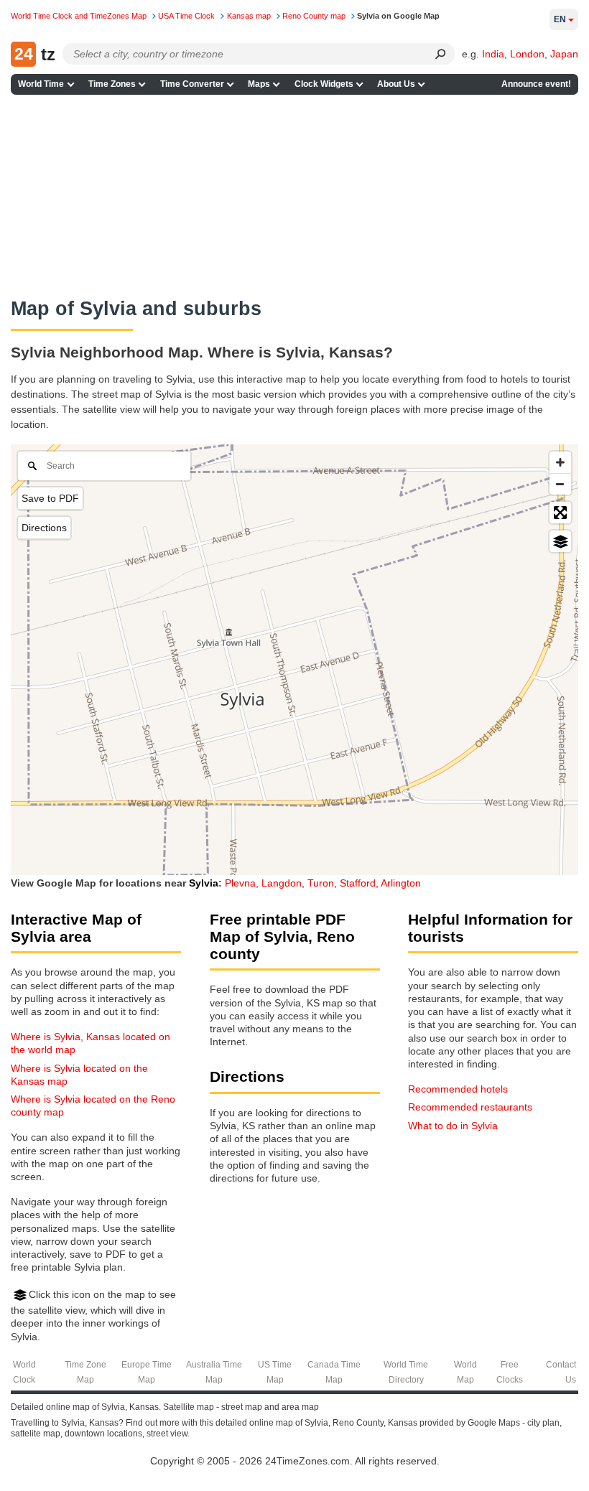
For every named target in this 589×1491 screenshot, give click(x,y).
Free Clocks (509, 1372)
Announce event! (536, 84)
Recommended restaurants (470, 1107)
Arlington (401, 883)
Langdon (281, 883)
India (493, 54)
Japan (564, 54)
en (560, 19)
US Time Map (275, 1372)
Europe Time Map (146, 1372)
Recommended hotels (458, 1089)
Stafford (358, 883)
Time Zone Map (85, 1372)
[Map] (294, 659)
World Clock (24, 1372)
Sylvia (203, 883)
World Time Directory (406, 1372)
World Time (41, 84)
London (527, 54)
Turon (320, 883)
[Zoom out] (560, 484)
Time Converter (192, 84)
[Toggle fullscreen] (560, 512)
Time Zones (112, 84)
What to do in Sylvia (453, 1125)
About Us (396, 84)
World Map (465, 1372)
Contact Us (561, 1372)
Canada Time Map (334, 1372)
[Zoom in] (560, 462)
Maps (259, 84)
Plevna (240, 883)
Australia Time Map (214, 1372)
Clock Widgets (323, 84)
